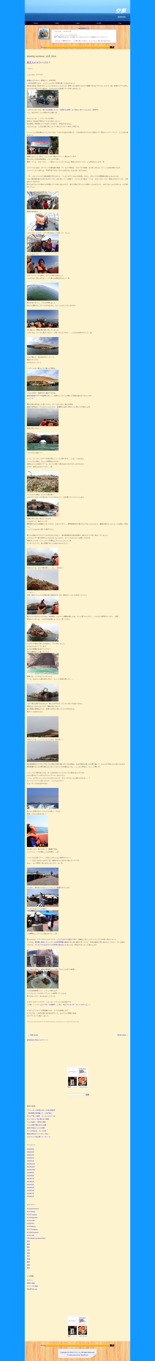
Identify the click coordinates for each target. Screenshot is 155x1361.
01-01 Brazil (31, 1211)
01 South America (49, 1021)
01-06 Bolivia (31, 1226)
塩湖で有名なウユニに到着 (36, 1128)
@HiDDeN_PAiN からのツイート (38, 1040)
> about (35, 23)
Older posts (33, 1035)
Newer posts (122, 1035)
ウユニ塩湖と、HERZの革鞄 (36, 1122)
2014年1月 (30, 1196)
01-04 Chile (31, 1220)
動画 (28, 1244)
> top (119, 23)
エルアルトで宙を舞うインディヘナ (39, 1137)
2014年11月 (31, 1167)
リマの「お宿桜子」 (50, 1004)
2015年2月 (30, 1158)
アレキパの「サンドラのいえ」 (77, 1004)
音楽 (28, 1268)
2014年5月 (30, 1184)
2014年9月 (30, 1173)
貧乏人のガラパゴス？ (39, 62)
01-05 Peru (60, 1021)
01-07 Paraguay (32, 1229)
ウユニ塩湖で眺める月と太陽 (36, 1125)
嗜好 (28, 1247)
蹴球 (28, 1262)
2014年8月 (30, 1176)
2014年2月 (30, 1193)
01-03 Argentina (32, 1217)
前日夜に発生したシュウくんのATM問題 (49, 942)
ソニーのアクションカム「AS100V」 (43, 616)
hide (77, 1021)
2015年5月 (30, 1149)
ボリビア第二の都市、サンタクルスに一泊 (41, 1116)
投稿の (31, 1283)
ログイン (30, 1280)
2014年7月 (30, 1178)
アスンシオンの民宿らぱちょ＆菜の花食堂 (41, 1110)
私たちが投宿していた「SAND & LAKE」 (57, 110)
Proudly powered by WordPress (77, 1355)
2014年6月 (30, 1181)
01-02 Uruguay (32, 1214)
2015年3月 (30, 1155)
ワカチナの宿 (65, 939)
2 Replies (30, 68)
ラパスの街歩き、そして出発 (36, 1131)
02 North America (32, 1232)
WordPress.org (32, 1289)
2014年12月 (31, 1164)
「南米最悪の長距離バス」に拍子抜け (39, 1113)
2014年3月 (30, 1190)
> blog (56, 23)
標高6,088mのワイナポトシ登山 (37, 1134)
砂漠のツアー (31, 80)
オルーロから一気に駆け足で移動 (38, 1119)
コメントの (32, 1286)
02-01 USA (30, 1235)
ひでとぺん (77, 1352)
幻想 (28, 1250)
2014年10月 (31, 1170)
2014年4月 (30, 1187)
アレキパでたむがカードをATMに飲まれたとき (51, 945)
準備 (28, 1259)
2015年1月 (30, 1161)
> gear (77, 23)
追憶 (28, 1265)
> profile (98, 23)
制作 (28, 1241)
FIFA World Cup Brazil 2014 (36, 1238)
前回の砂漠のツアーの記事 (36, 396)
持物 (28, 1253)
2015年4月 (30, 1152)
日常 (28, 1256)
